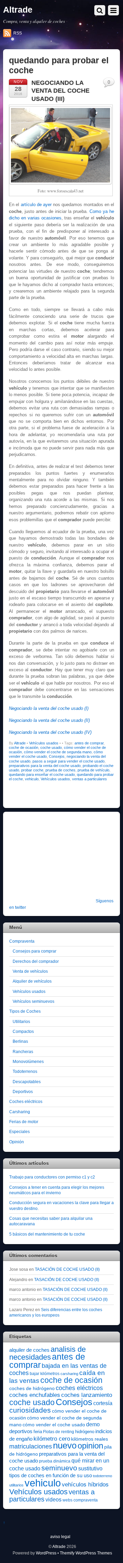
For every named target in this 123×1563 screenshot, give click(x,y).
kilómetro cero (51, 1439)
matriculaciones (30, 1446)
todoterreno (102, 1476)
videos (53, 1499)
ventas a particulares (89, 779)
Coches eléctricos (25, 1101)
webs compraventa (80, 1500)
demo (93, 1424)
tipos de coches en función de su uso (50, 1475)
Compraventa (22, 941)
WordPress (46, 1553)
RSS (17, 33)
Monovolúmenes (28, 1061)
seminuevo (59, 1468)
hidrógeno (84, 1431)
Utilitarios (21, 1021)
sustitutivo (90, 1468)
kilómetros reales (89, 1439)
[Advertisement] (52, 859)
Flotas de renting (58, 1431)
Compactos (23, 1031)
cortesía (102, 1403)
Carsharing (19, 1111)
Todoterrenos (25, 1071)
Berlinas (20, 1041)
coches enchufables (34, 1395)
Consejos (57, 756)
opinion (90, 1445)
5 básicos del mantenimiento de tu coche (47, 1234)
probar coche (32, 770)
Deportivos (23, 1091)
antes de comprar (89, 743)
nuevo (65, 1445)
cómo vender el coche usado (54, 1424)
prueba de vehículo (93, 770)
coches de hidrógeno (32, 1388)
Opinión (16, 1142)
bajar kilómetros (44, 1373)
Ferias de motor (23, 1121)
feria (37, 1431)
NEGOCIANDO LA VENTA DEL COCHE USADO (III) (60, 90)
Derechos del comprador (36, 961)
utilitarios (16, 1485)
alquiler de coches (29, 1350)
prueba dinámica (54, 1461)
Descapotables (27, 1081)
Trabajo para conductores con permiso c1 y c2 (52, 1177)
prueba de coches (60, 770)
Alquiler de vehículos (32, 981)
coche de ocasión (23, 747)
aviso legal (60, 1536)
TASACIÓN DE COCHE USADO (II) (67, 1269)
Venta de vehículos (30, 971)
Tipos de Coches (25, 1011)
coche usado (51, 747)
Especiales (19, 1131)
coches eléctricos (79, 1388)
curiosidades (30, 1410)
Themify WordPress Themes (86, 1553)
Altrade (20, 743)
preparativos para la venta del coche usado (45, 766)
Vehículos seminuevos (33, 1001)
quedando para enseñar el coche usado (42, 774)
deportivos (20, 1431)
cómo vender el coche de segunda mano (58, 752)
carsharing (69, 1374)
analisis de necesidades (47, 1353)
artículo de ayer (36, 204)
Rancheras (23, 1051)
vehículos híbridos (85, 1484)
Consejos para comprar (34, 951)
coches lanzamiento (86, 1395)
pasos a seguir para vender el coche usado (68, 761)
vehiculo (32, 779)
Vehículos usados (43, 743)
